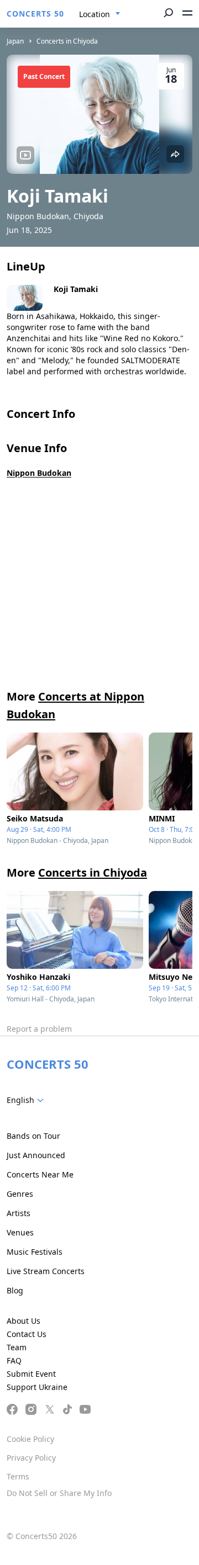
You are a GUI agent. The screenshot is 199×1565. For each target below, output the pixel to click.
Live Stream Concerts (46, 1271)
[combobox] (99, 14)
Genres (20, 1194)
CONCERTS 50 (35, 13)
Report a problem (39, 1028)
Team (17, 1347)
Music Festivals (34, 1251)
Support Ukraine (37, 1387)
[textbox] (27, 1100)
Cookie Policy (30, 1439)
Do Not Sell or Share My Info (59, 1493)
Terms (18, 1476)
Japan (15, 41)
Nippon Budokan (39, 473)
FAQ (14, 1360)
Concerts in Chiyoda (67, 41)
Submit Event (31, 1373)
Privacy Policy (31, 1457)
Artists (18, 1213)
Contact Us (26, 1334)
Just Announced (36, 1155)
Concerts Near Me (40, 1174)
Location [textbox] (94, 14)
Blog (15, 1290)
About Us (23, 1320)
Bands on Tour (33, 1136)
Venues (20, 1232)
